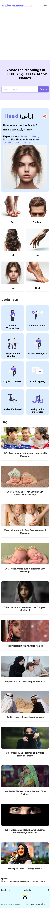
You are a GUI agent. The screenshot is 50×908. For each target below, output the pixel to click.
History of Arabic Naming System (25, 868)
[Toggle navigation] (46, 5)
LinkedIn (27, 890)
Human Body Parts (21, 138)
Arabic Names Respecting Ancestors (25, 717)
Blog (4, 422)
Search (43, 89)
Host (47, 890)
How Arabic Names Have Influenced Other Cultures (25, 792)
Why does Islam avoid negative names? (25, 681)
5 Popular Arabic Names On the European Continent (25, 608)
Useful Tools (10, 299)
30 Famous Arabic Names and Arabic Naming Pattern (25, 754)
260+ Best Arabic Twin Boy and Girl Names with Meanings (25, 493)
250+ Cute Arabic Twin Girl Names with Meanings (25, 570)
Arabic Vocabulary (17, 142)
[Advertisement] (25, 37)
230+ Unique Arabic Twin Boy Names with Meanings (25, 531)
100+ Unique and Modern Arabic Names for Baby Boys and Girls (25, 831)
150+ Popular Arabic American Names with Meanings (25, 454)
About (31, 904)
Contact (25, 904)
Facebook (5, 890)
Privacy (39, 904)
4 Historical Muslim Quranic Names (25, 645)
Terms (45, 904)
